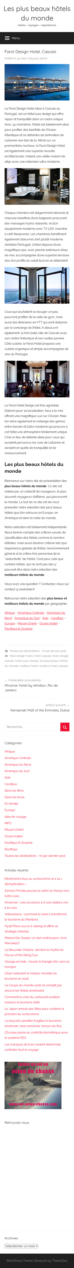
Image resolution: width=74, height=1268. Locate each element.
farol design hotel (21, 656)
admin (43, 58)
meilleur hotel (29, 666)
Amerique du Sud (27, 618)
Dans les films (14, 790)
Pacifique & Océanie (18, 628)
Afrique (10, 613)
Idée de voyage (15, 817)
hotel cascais (42, 656)
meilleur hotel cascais (53, 666)
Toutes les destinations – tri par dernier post (35, 856)
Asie (45, 618)
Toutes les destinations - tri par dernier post (38, 651)
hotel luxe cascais (27, 661)
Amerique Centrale (31, 613)
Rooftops (11, 849)
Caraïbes (57, 618)
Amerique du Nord (18, 764)
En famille (11, 803)
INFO (8, 823)
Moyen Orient (27, 623)
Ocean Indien (48, 623)
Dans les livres (14, 797)
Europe (10, 623)
